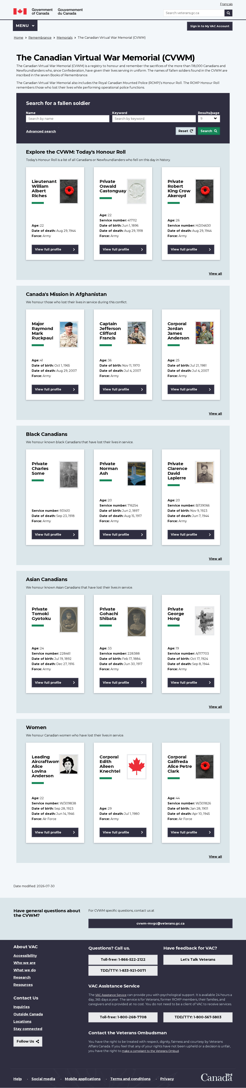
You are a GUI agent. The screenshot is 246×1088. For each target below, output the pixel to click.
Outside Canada (28, 1014)
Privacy (167, 1079)
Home (18, 37)
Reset (183, 131)
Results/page (208, 113)
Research (22, 977)
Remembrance (40, 37)
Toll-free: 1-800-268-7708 (123, 1017)
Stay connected (27, 1029)
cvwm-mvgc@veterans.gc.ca (160, 923)
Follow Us (29, 1043)
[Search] (228, 13)
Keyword (119, 113)
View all (215, 274)
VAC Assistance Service (110, 995)
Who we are (24, 963)
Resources (23, 985)
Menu (23, 25)
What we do (24, 970)
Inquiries (21, 1007)
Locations (22, 1021)
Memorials (64, 37)
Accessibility (25, 956)
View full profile (48, 249)
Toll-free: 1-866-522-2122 (123, 959)
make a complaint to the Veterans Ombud (150, 1051)
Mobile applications (83, 1079)
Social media (43, 1079)
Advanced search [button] (41, 131)
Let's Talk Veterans (198, 959)
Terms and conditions (130, 1079)
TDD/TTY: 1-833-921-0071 (123, 970)
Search (206, 131)
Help (17, 1079)
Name (31, 113)
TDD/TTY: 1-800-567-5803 (198, 1017)
